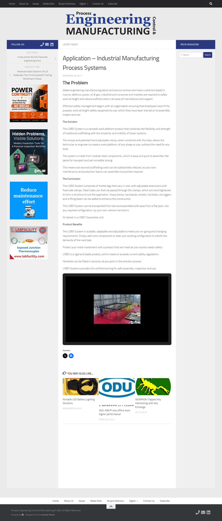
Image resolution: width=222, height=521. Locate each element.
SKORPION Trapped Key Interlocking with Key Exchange (148, 403)
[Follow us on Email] (47, 44)
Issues (36, 3)
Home (12, 3)
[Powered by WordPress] (23, 515)
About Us (23, 3)
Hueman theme (48, 515)
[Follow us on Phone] (42, 44)
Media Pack (49, 3)
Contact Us (98, 3)
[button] (110, 333)
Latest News (70, 44)
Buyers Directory (67, 3)
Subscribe (112, 3)
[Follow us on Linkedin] (52, 44)
